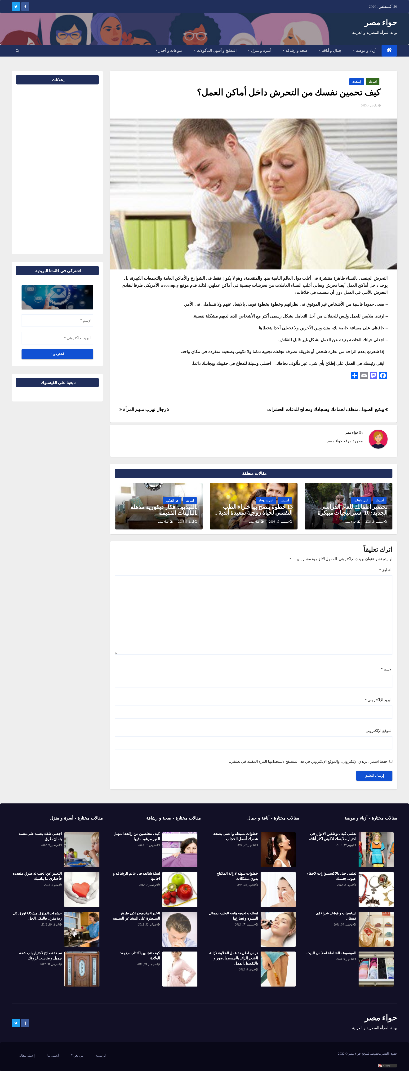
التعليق (385, 570)
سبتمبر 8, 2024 (374, 521)
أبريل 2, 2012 (345, 884)
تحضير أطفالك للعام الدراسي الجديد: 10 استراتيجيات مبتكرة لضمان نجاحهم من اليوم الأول (353, 513)
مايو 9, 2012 (51, 884)
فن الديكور (172, 500)
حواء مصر (381, 22)
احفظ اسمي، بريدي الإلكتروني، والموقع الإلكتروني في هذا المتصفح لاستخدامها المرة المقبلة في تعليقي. (308, 761)
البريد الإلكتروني (378, 700)
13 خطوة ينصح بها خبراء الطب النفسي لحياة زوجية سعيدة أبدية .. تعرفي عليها (253, 513)
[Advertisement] (83, 167)
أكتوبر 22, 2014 (246, 845)
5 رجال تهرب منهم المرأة (145, 409)
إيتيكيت (356, 81)
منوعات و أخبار (170, 50)
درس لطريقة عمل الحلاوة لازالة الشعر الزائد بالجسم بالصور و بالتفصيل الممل (233, 958)
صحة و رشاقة (296, 50)
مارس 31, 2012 (49, 964)
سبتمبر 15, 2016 (279, 521)
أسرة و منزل (260, 50)
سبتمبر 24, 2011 (146, 964)
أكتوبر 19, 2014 (246, 884)
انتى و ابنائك (361, 500)
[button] (17, 50)
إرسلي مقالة (27, 1055)
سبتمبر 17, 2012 (245, 924)
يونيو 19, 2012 (344, 845)
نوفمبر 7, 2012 (147, 884)
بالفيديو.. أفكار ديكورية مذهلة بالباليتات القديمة (164, 510)
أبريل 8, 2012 (247, 969)
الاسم (386, 669)
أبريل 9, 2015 (186, 521)
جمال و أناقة (331, 50)
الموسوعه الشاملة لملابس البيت (331, 953)
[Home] (389, 51)
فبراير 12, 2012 (147, 924)
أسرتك (373, 81)
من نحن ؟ (77, 1055)
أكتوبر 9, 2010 (344, 959)
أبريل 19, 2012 (49, 924)
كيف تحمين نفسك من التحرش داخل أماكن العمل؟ (289, 92)
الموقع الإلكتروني (379, 731)
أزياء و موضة (365, 50)
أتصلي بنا (53, 1055)
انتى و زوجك (266, 500)
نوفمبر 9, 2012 (49, 845)
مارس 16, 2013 (147, 845)
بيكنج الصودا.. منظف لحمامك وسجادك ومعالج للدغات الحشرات (326, 409)
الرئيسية (100, 1055)
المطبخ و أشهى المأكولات (216, 50)
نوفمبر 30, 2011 (343, 924)
